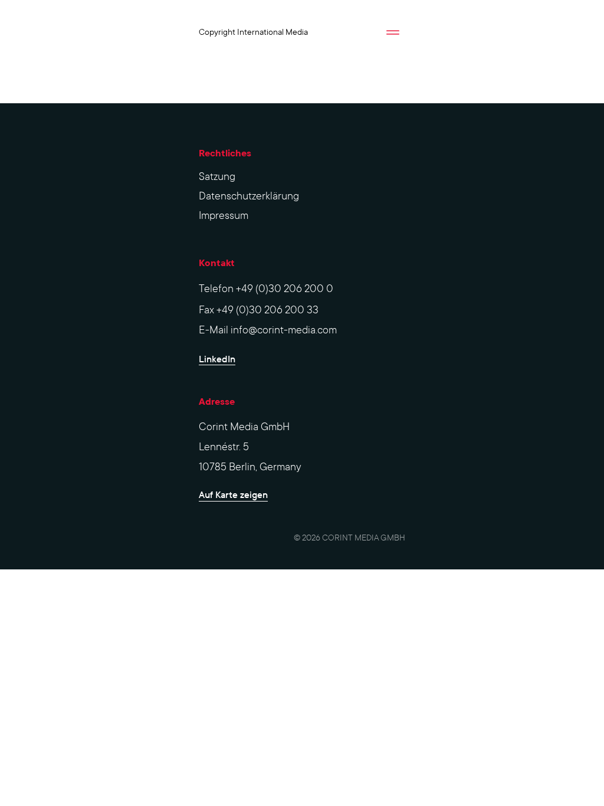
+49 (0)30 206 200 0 (284, 289)
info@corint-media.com (284, 330)
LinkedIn (217, 359)
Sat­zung (217, 177)
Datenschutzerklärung (249, 196)
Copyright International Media (253, 32)
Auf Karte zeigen (233, 494)
